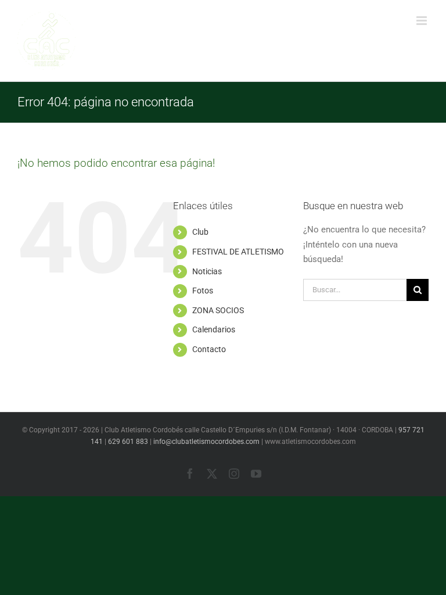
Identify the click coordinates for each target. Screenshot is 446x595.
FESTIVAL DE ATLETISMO (238, 251)
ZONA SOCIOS (218, 310)
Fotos (202, 290)
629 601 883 (128, 442)
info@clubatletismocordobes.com (206, 442)
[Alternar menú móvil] (422, 21)
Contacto (209, 349)
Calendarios (213, 329)
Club (200, 231)
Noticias (207, 271)
